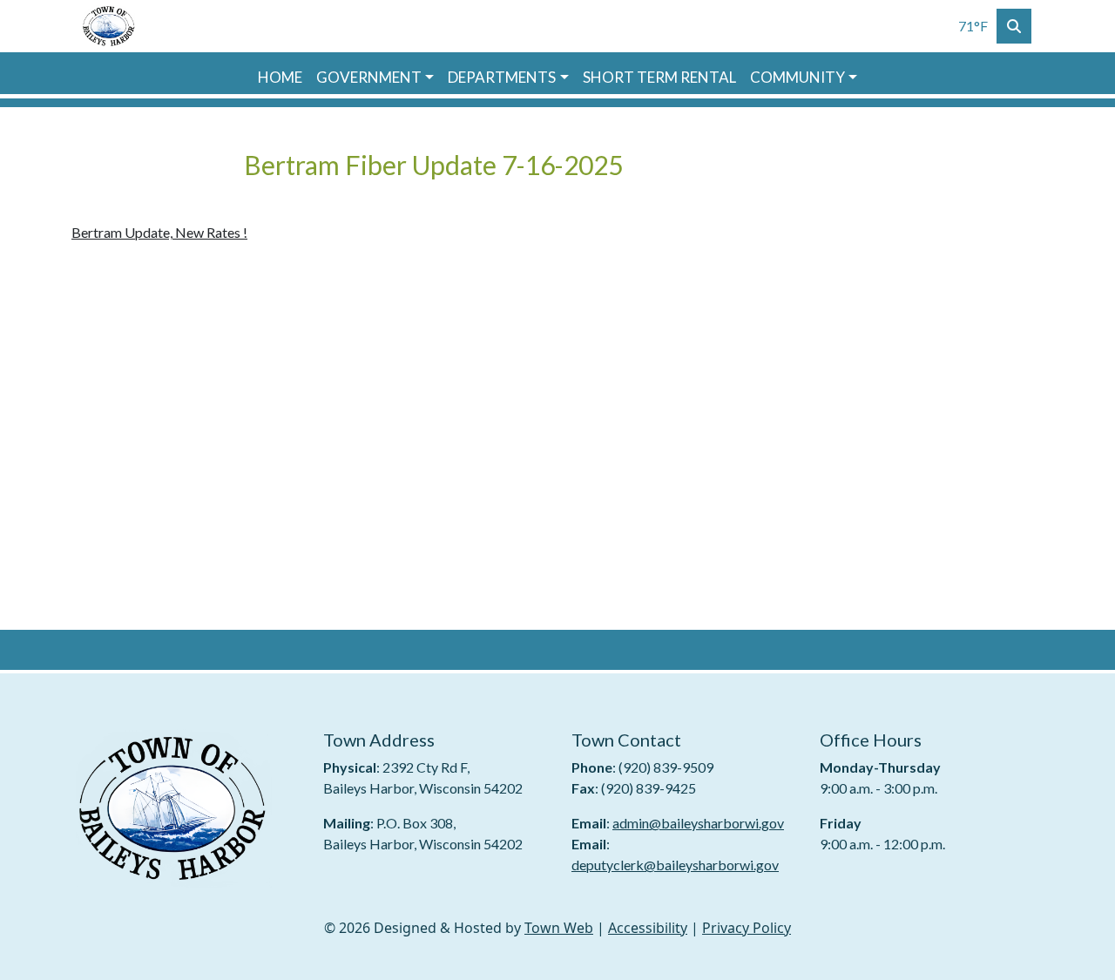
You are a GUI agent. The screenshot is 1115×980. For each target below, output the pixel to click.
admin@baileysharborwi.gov (698, 822)
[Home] (109, 26)
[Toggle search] (1014, 26)
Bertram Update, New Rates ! (159, 232)
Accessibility (647, 927)
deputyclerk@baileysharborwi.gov (675, 864)
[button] (375, 77)
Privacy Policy (746, 927)
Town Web (558, 927)
